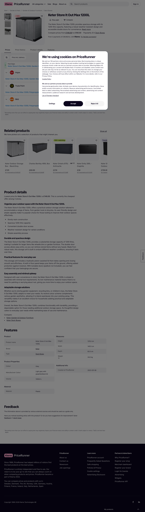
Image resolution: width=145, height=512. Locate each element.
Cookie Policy (46, 79)
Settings (52, 104)
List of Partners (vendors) (50, 96)
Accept (73, 104)
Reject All (94, 104)
